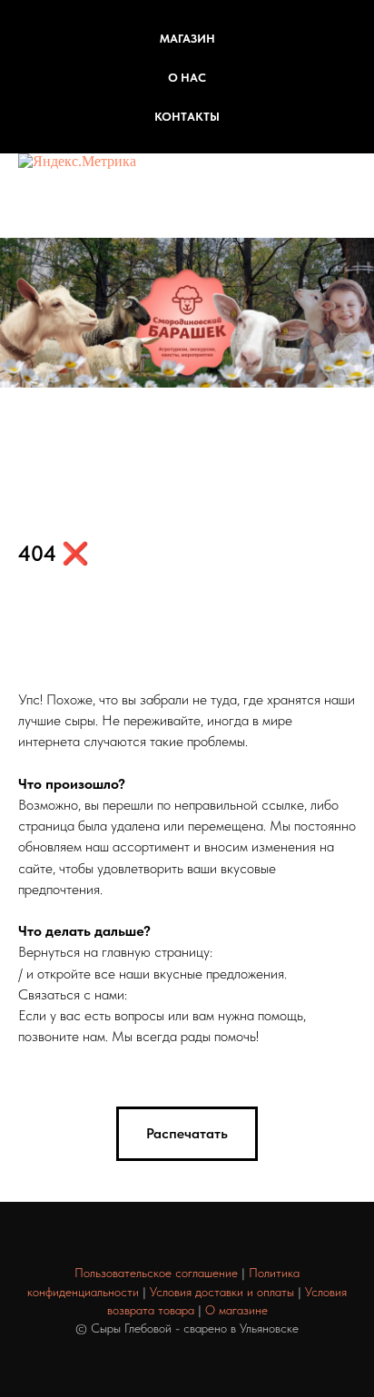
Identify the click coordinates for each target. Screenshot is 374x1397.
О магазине (236, 1310)
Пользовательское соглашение (156, 1272)
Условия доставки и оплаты (222, 1291)
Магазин (187, 38)
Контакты (187, 116)
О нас (187, 77)
